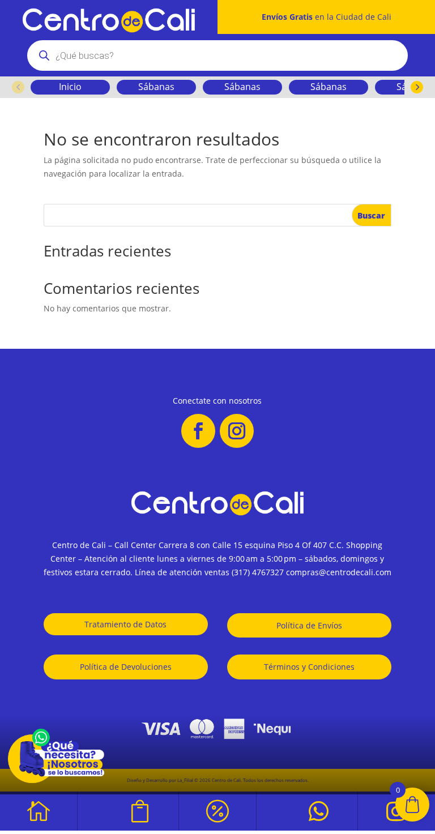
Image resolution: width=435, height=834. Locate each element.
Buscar (371, 215)
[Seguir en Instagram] (237, 431)
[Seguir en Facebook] (198, 431)
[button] (18, 87)
